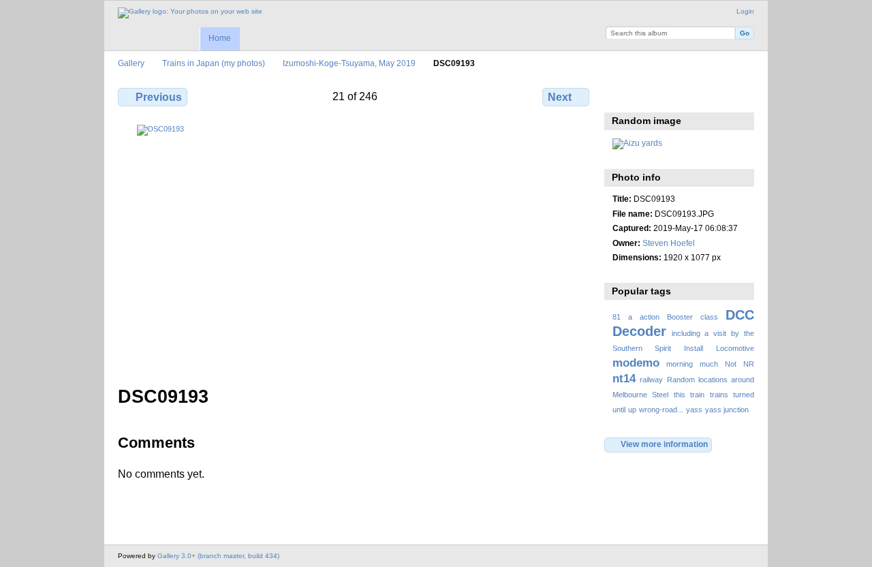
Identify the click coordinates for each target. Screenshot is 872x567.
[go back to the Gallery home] (190, 12)
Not (730, 364)
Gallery (131, 63)
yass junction (727, 409)
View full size (619, 95)
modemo (635, 362)
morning (679, 364)
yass (694, 409)
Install (693, 348)
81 (616, 317)
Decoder (639, 331)
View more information (664, 444)
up (632, 409)
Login (745, 11)
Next (560, 97)
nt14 (624, 378)
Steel (660, 394)
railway (651, 380)
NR (748, 364)
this (679, 394)
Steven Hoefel (668, 243)
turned (743, 394)
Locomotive (735, 348)
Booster (680, 317)
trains (719, 394)
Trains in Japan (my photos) (213, 63)
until (618, 409)
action (649, 317)
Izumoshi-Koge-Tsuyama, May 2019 (349, 63)
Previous (159, 97)
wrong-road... (661, 409)
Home (219, 38)
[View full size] (355, 247)
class (709, 317)
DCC (740, 314)
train (697, 394)
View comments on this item (649, 95)
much (709, 364)
